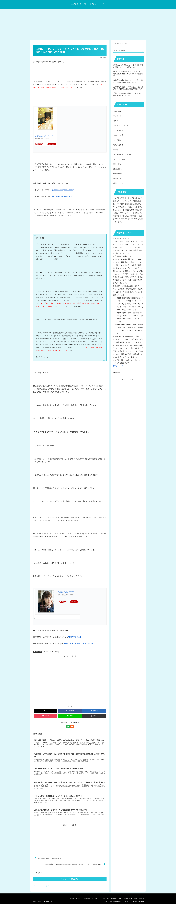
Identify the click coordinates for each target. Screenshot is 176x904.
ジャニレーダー (96, 898)
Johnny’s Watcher (75, 898)
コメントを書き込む (69, 879)
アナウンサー (38, 651)
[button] (94, 716)
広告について (118, 366)
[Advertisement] (88, 24)
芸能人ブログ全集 (139, 898)
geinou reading (68, 190)
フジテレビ (48, 651)
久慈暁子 (56, 651)
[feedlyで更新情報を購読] (68, 726)
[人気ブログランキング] (116, 373)
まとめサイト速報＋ (116, 898)
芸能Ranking (128, 898)
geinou (66, 196)
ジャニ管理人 (86, 898)
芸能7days (106, 898)
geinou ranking (57, 190)
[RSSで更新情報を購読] (72, 726)
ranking (71, 196)
